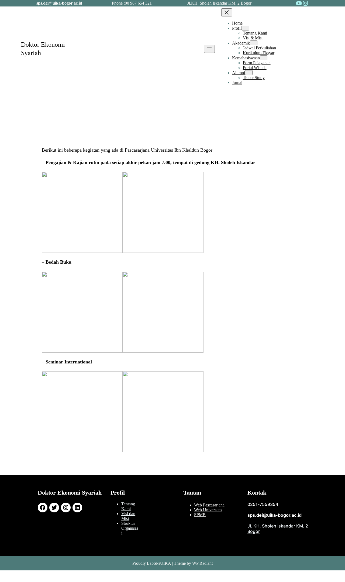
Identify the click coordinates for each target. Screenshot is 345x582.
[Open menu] (209, 49)
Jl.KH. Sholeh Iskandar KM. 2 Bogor (219, 3)
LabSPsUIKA (159, 563)
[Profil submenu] (245, 28)
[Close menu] (226, 12)
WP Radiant (202, 563)
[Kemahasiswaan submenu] (263, 57)
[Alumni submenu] (249, 72)
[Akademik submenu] (253, 42)
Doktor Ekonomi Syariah (70, 492)
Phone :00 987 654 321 (132, 3)
